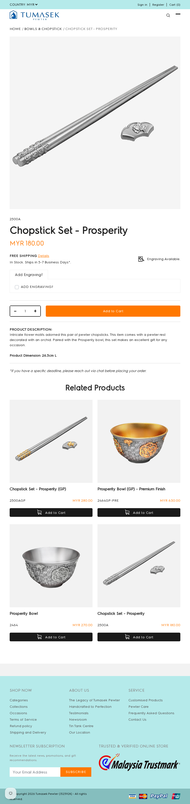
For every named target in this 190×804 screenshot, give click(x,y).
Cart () (174, 4)
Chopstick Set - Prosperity (121, 613)
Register (158, 4)
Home (15, 29)
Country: (18, 4)
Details (43, 256)
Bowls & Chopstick (43, 29)
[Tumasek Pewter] (34, 15)
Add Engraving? (37, 287)
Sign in (142, 4)
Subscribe (76, 772)
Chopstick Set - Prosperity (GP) (38, 489)
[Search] (168, 15)
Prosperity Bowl (24, 613)
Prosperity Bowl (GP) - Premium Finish (131, 489)
